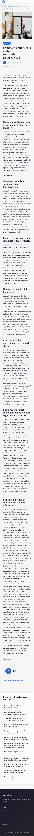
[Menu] (30, 1)
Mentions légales (7, 821)
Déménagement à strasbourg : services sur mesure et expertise (15, 713)
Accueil (4, 6)
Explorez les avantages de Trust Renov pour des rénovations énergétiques (17, 759)
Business (10, 6)
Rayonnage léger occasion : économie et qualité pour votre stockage (16, 765)
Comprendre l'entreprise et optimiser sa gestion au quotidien (16, 732)
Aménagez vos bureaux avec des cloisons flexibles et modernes (14, 771)
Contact (4, 824)
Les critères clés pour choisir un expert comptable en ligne (14, 753)
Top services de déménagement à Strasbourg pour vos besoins (15, 719)
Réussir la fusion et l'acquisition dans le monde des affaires (16, 707)
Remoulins (7, 795)
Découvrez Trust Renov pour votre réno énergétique (15, 778)
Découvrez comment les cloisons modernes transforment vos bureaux (16, 738)
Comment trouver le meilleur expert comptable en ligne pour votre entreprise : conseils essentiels (16, 745)
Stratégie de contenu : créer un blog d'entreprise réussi (16, 726)
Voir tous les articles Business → (14, 680)
